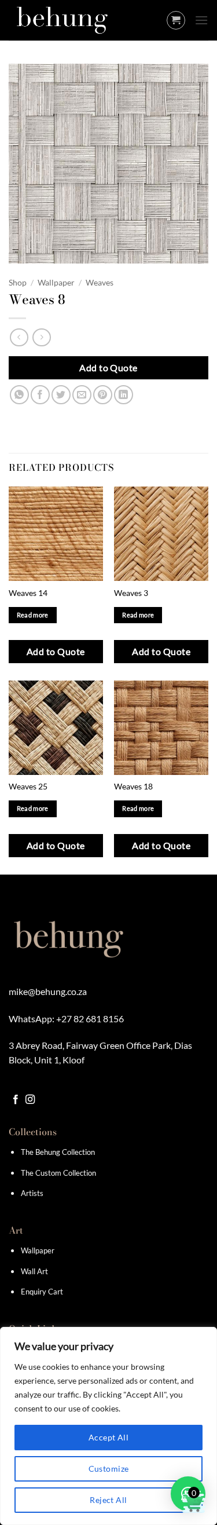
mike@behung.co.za (48, 991)
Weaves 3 (131, 593)
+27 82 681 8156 (90, 1018)
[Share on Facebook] (40, 394)
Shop (18, 282)
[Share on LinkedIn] (123, 394)
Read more (33, 615)
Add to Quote (108, 367)
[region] (108, 1426)
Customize (109, 1468)
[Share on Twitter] (61, 394)
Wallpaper (56, 282)
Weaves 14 (28, 593)
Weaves (99, 282)
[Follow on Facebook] (15, 1100)
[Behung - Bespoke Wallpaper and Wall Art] (66, 20)
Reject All (108, 1500)
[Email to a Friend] (81, 394)
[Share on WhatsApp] (19, 394)
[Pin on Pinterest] (102, 394)
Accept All (108, 1437)
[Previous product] (41, 337)
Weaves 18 (133, 786)
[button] (176, 20)
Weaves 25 (28, 786)
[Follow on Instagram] (30, 1100)
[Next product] (19, 337)
